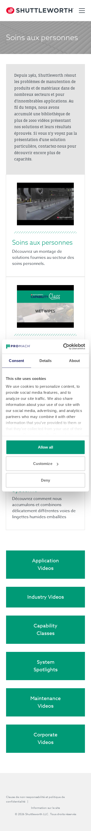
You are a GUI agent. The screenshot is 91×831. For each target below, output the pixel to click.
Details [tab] (45, 360)
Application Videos (45, 564)
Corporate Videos (45, 738)
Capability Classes (45, 629)
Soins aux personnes (42, 242)
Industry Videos (45, 597)
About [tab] (74, 360)
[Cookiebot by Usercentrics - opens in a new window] (64, 346)
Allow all (45, 447)
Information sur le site (45, 808)
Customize (42, 463)
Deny (45, 480)
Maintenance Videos (45, 702)
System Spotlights (46, 665)
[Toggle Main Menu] (82, 10)
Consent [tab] (16, 360)
